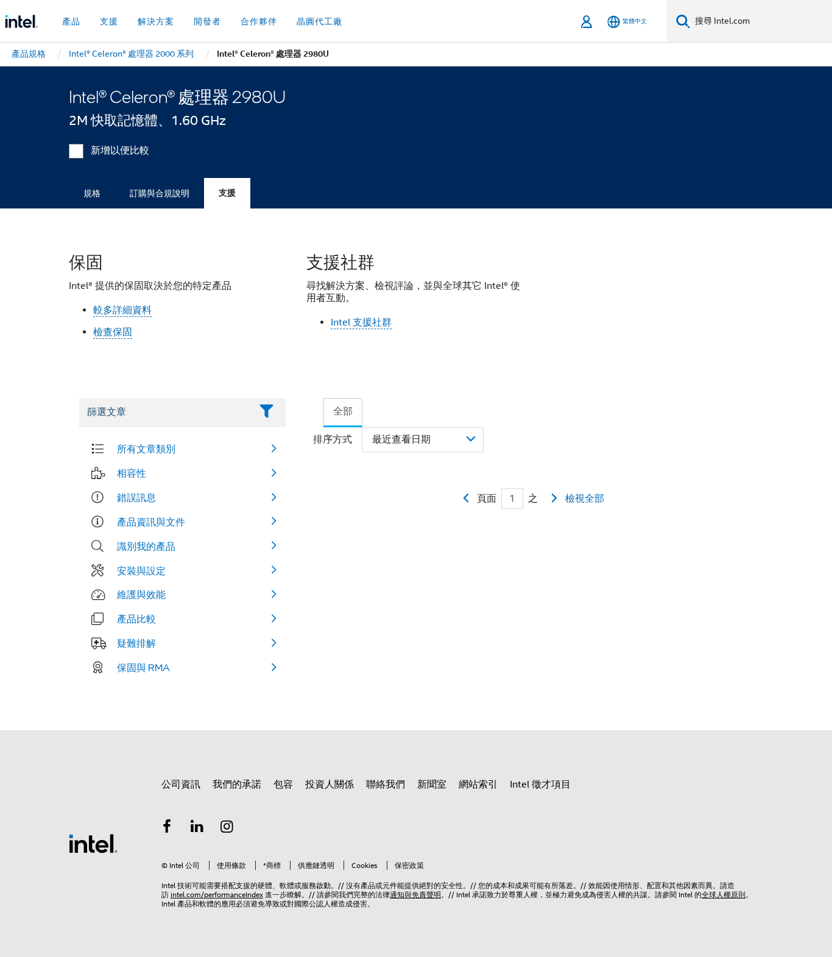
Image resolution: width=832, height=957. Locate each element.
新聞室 (431, 784)
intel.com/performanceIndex (217, 894)
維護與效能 (141, 594)
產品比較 (136, 619)
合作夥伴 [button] (259, 21)
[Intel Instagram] (227, 828)
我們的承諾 (237, 784)
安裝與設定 (141, 570)
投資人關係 (329, 784)
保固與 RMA (143, 667)
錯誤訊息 (136, 497)
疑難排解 (136, 643)
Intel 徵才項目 (540, 784)
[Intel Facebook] (167, 828)
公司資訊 (180, 784)
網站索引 (478, 784)
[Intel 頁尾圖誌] (93, 843)
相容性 (131, 473)
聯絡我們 (385, 784)
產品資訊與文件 (151, 522)
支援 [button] (109, 21)
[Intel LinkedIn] (197, 828)
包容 (283, 784)
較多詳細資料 (122, 310)
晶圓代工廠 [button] (319, 21)
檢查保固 (112, 332)
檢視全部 (584, 499)
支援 (227, 193)
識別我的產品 (146, 546)
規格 (91, 193)
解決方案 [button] (156, 21)
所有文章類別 (146, 449)
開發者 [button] (207, 21)
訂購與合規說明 (159, 193)
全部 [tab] (343, 411)
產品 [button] (71, 21)
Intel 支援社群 (361, 322)
